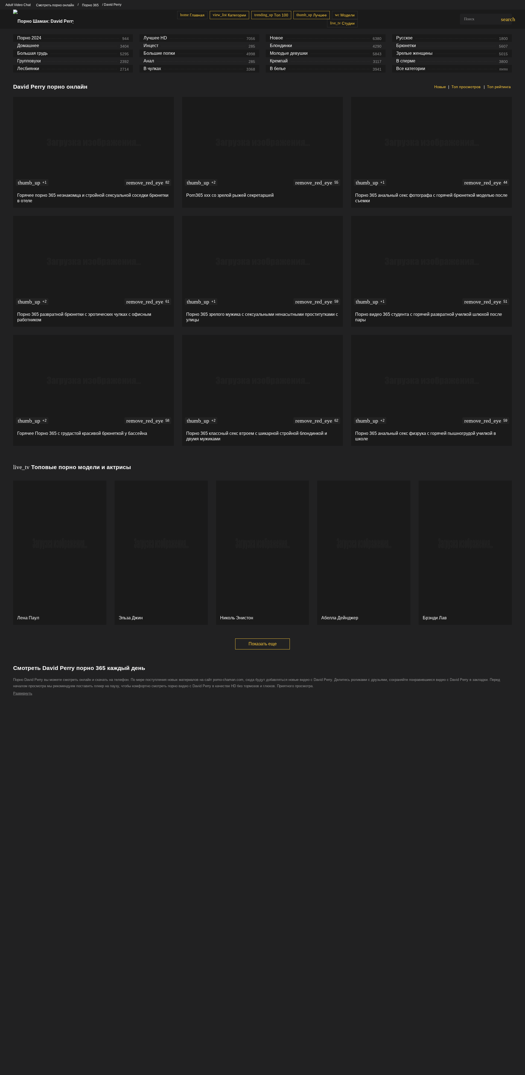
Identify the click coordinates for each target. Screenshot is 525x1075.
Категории (229, 15)
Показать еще (263, 643)
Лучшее (311, 15)
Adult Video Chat (18, 5)
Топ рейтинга (499, 87)
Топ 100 (271, 15)
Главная (192, 15)
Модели (345, 15)
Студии (342, 23)
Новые (439, 87)
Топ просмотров (466, 87)
